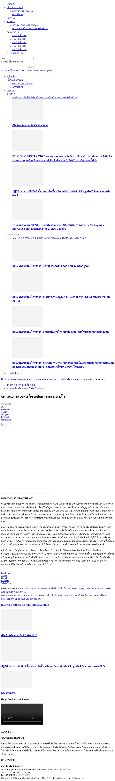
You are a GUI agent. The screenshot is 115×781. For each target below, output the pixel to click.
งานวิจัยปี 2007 (19, 39)
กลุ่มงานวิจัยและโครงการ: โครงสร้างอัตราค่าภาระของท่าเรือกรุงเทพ (51, 266)
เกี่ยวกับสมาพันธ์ (15, 7)
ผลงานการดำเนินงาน (22, 11)
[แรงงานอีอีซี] (16, 687)
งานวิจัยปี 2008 (19, 42)
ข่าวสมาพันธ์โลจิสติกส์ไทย (25, 25)
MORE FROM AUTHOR (36, 605)
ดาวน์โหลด (17, 14)
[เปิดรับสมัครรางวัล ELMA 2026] (27, 119)
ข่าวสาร (11, 21)
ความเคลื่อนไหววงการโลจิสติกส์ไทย (30, 28)
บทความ (11, 18)
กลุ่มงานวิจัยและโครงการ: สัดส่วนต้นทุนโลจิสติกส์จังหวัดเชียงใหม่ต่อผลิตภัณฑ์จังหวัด (60, 331)
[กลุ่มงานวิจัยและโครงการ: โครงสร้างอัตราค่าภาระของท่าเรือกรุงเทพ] (27, 260)
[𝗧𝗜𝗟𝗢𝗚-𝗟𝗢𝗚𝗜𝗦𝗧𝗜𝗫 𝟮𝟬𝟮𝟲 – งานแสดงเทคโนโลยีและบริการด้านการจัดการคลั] (27, 150)
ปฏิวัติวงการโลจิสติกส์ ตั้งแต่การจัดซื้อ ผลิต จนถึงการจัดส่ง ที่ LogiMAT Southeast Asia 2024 (53, 666)
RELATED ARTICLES (12, 605)
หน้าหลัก (11, 4)
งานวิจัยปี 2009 (19, 46)
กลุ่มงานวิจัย (13, 32)
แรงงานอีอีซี (8, 693)
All (13, 97)
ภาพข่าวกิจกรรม (15, 53)
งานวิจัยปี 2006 (19, 35)
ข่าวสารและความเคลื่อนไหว (21, 379)
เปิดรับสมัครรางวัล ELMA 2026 (30, 125)
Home (4, 379)
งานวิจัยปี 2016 (19, 49)
